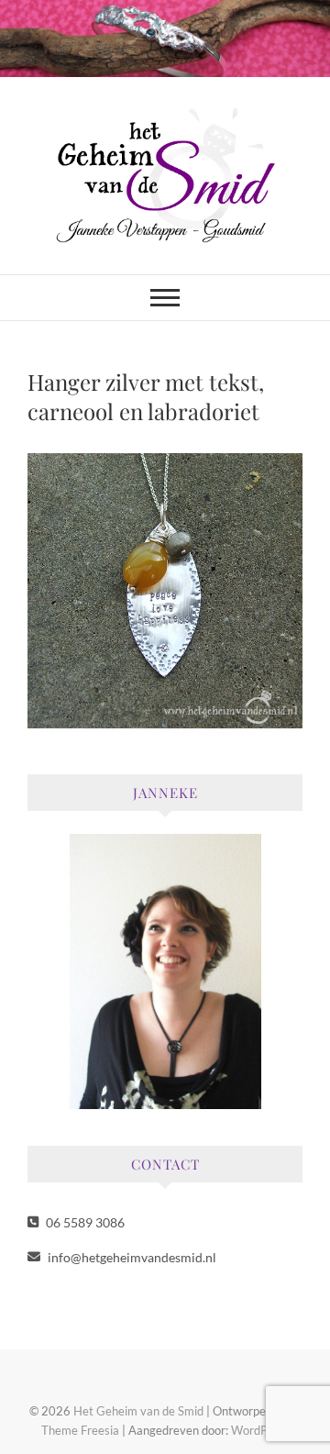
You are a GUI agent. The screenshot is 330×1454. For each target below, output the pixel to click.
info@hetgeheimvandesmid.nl (130, 1257)
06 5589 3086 (84, 1222)
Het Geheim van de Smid (138, 1411)
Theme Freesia (80, 1430)
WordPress (260, 1430)
